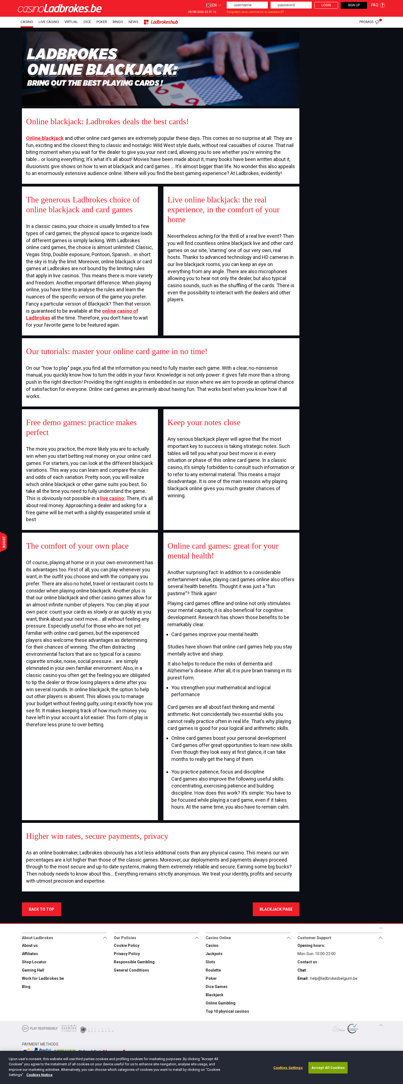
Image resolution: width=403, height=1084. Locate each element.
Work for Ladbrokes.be (43, 978)
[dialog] (201, 1067)
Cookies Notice (39, 1075)
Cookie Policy (126, 945)
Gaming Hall (33, 970)
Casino (27, 22)
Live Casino (49, 22)
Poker (102, 22)
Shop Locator (34, 962)
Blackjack (214, 995)
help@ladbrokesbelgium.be (333, 978)
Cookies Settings (288, 1068)
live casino (112, 498)
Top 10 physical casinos (227, 1011)
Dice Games (217, 986)
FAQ (374, 5)
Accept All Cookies (328, 1068)
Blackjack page (276, 909)
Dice (87, 22)
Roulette (213, 970)
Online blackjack (45, 138)
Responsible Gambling (134, 962)
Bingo (118, 22)
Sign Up (354, 5)
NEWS (133, 22)
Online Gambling (220, 1003)
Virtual (71, 22)
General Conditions (131, 970)
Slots (210, 962)
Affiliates (30, 954)
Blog (26, 986)
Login (326, 5)
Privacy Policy (127, 954)
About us (30, 945)
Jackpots (214, 954)
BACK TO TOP (41, 909)
